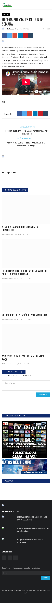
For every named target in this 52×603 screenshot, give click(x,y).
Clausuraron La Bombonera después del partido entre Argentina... (32, 529)
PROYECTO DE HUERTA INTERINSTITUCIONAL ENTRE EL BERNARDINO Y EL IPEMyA (26, 144)
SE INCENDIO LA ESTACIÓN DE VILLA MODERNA (24, 315)
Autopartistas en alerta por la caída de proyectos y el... (30, 541)
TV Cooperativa (12, 29)
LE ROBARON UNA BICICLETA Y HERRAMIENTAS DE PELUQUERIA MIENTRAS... (24, 272)
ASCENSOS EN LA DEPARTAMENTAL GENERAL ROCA (23, 358)
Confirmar (43, 395)
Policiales (6, 14)
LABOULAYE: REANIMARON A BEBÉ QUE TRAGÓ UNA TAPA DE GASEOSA (32, 518)
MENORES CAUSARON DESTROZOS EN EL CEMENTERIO (21, 228)
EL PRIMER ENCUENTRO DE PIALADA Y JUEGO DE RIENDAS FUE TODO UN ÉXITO (26, 132)
